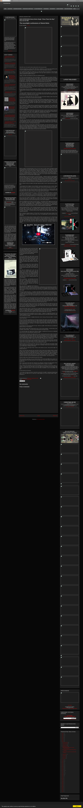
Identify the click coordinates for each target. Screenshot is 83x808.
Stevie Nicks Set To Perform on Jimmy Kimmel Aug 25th (12, 107)
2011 (63, 770)
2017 (63, 762)
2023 (63, 737)
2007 (63, 775)
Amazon (13, 192)
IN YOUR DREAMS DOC (38, 8)
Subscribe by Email (66, 719)
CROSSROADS (46, 8)
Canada (8, 248)
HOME (5, 8)
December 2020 (65, 742)
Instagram (75, 708)
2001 (63, 779)
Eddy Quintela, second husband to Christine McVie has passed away (10, 63)
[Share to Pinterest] (24, 381)
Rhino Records (68, 213)
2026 (63, 733)
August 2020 (65, 754)
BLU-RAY (70, 338)
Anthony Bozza (9, 202)
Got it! (77, 806)
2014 (63, 766)
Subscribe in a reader (73, 719)
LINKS (74, 8)
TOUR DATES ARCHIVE (68, 8)
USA (11, 248)
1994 (63, 783)
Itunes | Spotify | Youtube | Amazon (69, 308)
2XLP (73, 338)
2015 (63, 765)
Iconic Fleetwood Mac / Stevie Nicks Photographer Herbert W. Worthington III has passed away (10, 122)
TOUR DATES (10, 8)
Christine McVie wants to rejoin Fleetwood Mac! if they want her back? (9, 57)
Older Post (55, 415)
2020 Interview (24, 379)
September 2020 (65, 746)
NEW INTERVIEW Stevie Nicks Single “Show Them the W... (68, 748)
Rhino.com (69, 179)
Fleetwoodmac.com (65, 708)
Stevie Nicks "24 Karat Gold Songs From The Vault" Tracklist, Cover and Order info (9, 85)
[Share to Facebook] (23, 381)
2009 (63, 773)
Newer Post (22, 415)
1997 (63, 782)
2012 (63, 769)
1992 (63, 786)
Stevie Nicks (29, 379)
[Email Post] (40, 378)
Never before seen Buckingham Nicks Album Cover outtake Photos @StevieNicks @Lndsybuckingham (12, 99)
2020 (63, 741)
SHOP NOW (10, 134)
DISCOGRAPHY (52, 8)
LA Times (28, 25)
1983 (63, 787)
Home (38, 415)
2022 (63, 738)
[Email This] (20, 381)
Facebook (71, 708)
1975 (63, 791)
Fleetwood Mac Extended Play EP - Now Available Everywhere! (10, 70)
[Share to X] (22, 381)
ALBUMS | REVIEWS (60, 8)
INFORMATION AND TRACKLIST (70, 306)
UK (12, 248)
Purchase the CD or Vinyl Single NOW (70, 312)
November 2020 (65, 743)
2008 (63, 774)
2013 (63, 767)
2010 (63, 771)
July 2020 (64, 755)
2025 (63, 734)
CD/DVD (66, 338)
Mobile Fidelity (67, 118)
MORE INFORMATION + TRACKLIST (69, 340)
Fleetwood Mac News (6, 3)
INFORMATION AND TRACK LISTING (70, 148)
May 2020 (64, 758)
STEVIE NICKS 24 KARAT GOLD (28, 8)
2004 (63, 778)
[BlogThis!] (21, 381)
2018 (63, 761)
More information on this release (69, 216)
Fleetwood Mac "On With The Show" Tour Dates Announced (10, 92)
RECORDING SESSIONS (17, 8)
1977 (63, 790)
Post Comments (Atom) (41, 419)
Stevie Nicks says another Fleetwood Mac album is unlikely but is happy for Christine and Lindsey (12, 77)
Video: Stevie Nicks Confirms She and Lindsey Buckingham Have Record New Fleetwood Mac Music (9, 116)
